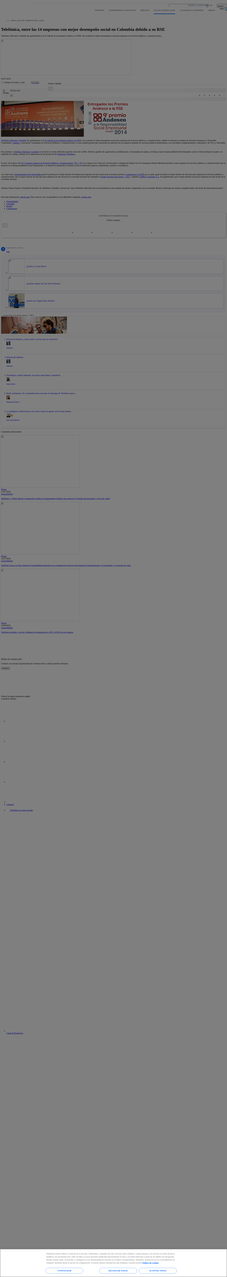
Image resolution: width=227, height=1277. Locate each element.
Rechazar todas (118, 1271)
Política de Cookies (150, 1263)
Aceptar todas (157, 1271)
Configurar (64, 1271)
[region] (113, 1263)
